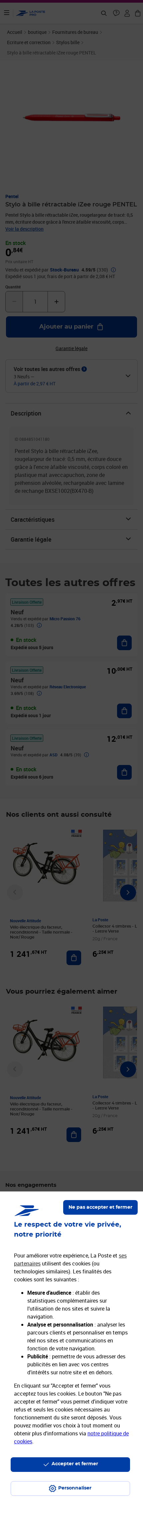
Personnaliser (74, 1488)
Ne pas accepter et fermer (100, 1207)
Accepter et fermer (75, 1464)
